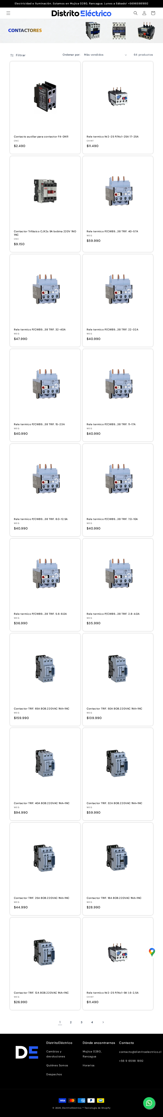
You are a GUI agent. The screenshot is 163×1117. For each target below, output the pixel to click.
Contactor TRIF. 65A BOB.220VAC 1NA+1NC (41, 708)
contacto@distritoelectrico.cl (140, 1052)
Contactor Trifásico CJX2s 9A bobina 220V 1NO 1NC (45, 233)
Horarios (89, 1065)
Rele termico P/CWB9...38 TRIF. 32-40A (40, 329)
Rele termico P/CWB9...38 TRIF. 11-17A (111, 424)
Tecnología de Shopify (97, 1107)
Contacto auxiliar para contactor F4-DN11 (41, 136)
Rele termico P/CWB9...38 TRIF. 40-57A (112, 231)
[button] (8, 13)
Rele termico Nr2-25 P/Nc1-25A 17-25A (113, 136)
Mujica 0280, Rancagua (92, 1054)
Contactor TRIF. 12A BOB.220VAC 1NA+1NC (41, 992)
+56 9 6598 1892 (131, 1061)
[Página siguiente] (103, 1022)
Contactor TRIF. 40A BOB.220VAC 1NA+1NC (42, 803)
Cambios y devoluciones (55, 1054)
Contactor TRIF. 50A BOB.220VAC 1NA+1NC (114, 708)
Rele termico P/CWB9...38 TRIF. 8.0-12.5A (41, 519)
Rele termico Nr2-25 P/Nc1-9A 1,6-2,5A (113, 992)
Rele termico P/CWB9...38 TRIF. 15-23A (39, 424)
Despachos (54, 1074)
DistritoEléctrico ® (73, 1107)
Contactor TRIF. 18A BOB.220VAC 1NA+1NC (114, 898)
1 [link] (60, 1022)
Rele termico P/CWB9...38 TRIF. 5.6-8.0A (40, 614)
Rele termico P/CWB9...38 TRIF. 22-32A (112, 329)
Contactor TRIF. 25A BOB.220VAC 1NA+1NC (41, 898)
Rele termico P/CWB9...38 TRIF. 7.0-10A (112, 519)
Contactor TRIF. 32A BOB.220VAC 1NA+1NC (114, 803)
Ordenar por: (71, 54)
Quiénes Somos (57, 1065)
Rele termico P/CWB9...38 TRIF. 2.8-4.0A (113, 614)
